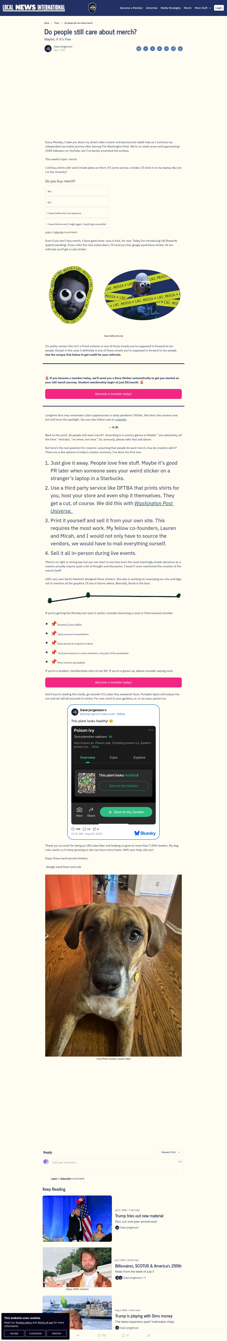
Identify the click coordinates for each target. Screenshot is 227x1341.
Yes (49, 191)
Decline (56, 1333)
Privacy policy (24, 1322)
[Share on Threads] (159, 48)
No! (49, 202)
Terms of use (45, 1322)
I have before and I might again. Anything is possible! (77, 224)
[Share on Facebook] (145, 48)
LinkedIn (120, 419)
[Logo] (34, 8)
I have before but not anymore (64, 213)
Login (48, 232)
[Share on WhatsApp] (180, 48)
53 (104, 1335)
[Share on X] (152, 48)
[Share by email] (138, 48)
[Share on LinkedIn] (166, 48)
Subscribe (58, 232)
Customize (35, 1333)
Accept (14, 1333)
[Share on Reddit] (173, 48)
